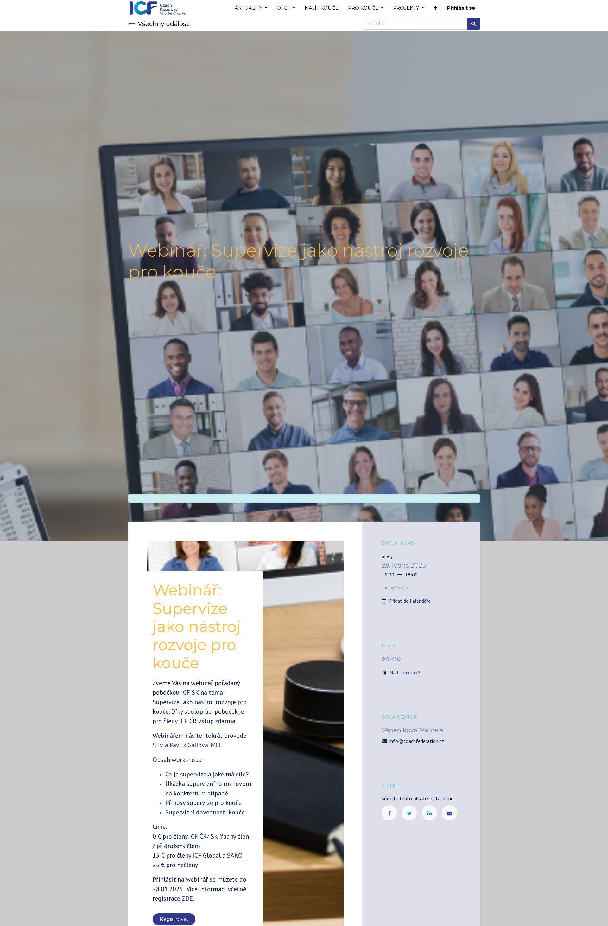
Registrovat (174, 919)
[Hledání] (473, 24)
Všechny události (164, 24)
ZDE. (187, 898)
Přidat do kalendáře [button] (410, 601)
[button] (435, 8)
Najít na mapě (405, 672)
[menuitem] (321, 8)
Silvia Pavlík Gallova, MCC (187, 745)
